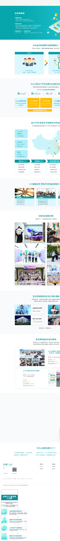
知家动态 (53, 464)
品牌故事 (41, 468)
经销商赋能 (22, 478)
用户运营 (18, 478)
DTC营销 (26, 478)
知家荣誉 (53, 466)
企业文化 (41, 466)
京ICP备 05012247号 (6, 485)
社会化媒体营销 (9, 478)
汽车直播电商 (14, 478)
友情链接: (4, 478)
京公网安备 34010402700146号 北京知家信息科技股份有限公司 (19, 485)
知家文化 (41, 464)
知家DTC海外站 (30, 478)
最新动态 (53, 468)
